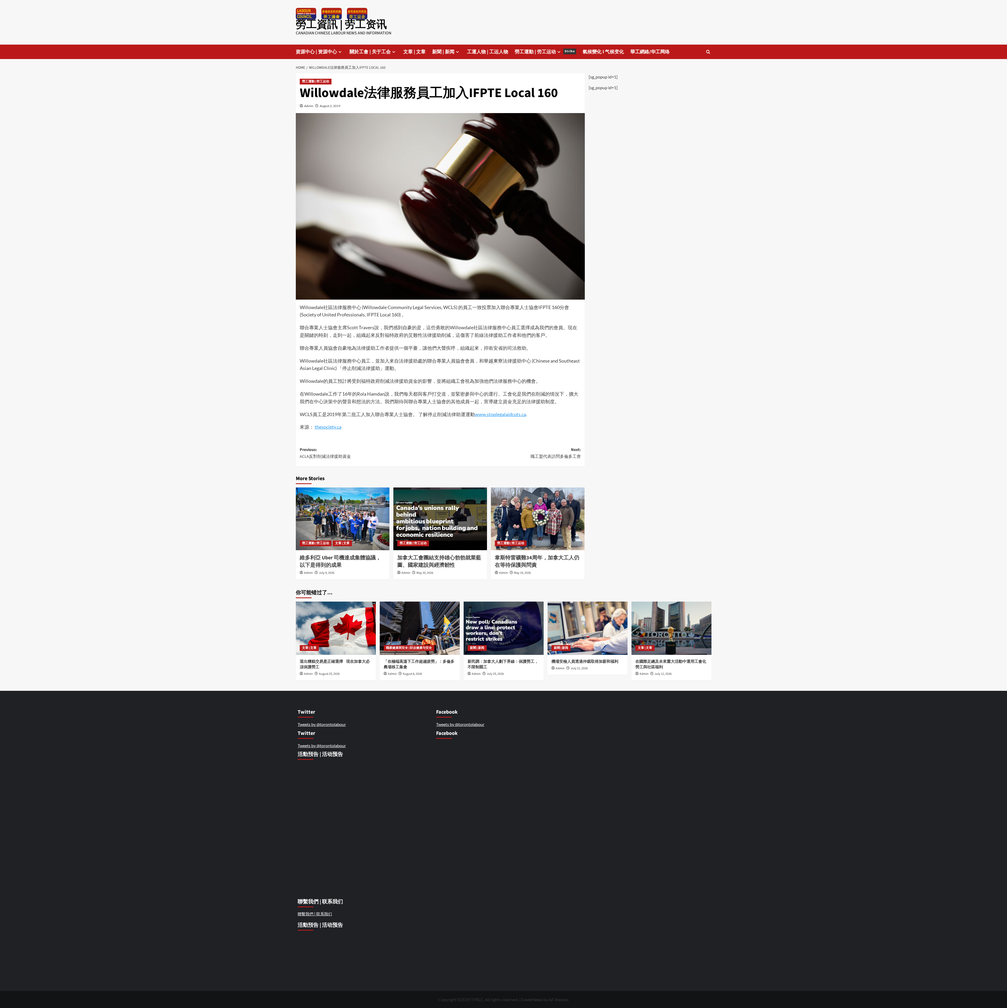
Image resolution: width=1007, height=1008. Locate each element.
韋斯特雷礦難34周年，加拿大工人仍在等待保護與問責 (537, 561)
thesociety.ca (328, 427)
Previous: (325, 453)
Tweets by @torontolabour (322, 724)
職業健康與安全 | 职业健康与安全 (409, 648)
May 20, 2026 (424, 573)
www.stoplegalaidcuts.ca (500, 414)
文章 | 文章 (414, 52)
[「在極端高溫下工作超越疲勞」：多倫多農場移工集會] (420, 628)
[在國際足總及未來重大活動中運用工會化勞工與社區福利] (671, 628)
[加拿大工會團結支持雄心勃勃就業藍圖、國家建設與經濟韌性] (440, 518)
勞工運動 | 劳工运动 (545, 52)
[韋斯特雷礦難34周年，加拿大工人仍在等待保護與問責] (538, 518)
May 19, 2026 (522, 573)
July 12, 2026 (663, 674)
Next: (556, 453)
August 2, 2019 (330, 106)
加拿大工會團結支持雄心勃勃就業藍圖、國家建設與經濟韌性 (439, 561)
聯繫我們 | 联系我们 (315, 913)
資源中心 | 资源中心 (316, 52)
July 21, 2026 (579, 668)
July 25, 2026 (495, 674)
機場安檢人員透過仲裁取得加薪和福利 (585, 661)
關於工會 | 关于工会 (370, 52)
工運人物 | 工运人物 (487, 52)
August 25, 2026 (329, 674)
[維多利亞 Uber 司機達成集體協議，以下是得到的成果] (342, 518)
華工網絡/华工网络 (650, 52)
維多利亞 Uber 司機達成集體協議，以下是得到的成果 (340, 561)
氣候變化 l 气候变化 (603, 52)
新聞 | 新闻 (443, 52)
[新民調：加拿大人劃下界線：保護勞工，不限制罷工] (504, 628)
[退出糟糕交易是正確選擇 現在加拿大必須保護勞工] (336, 628)
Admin (308, 106)
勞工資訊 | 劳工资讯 (341, 24)
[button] (708, 51)
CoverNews (532, 999)
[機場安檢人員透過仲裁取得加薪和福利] (588, 628)
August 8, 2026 (412, 674)
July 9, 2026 (326, 573)
